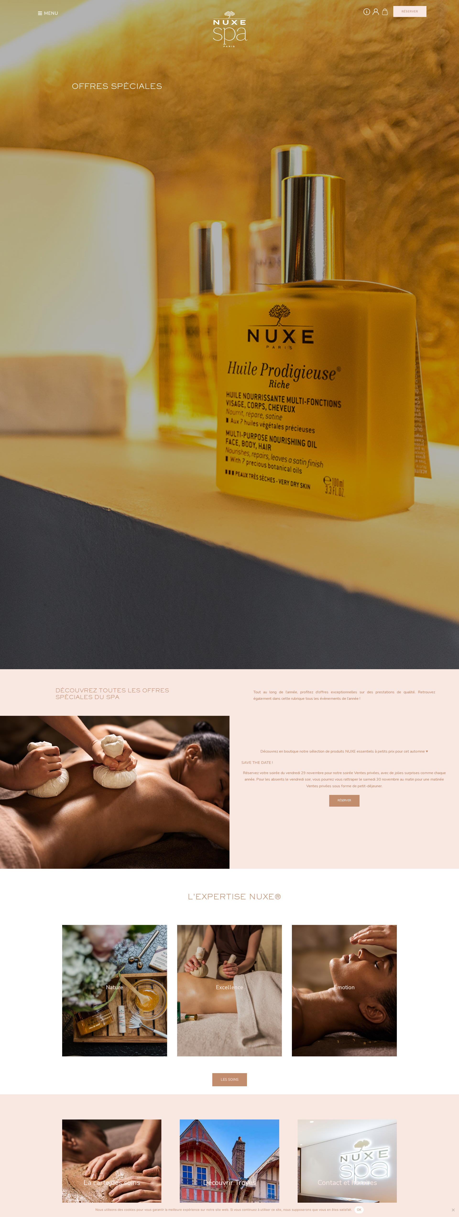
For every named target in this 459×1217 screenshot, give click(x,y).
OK (359, 1210)
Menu (51, 13)
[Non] (453, 1209)
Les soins (230, 1079)
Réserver (344, 800)
